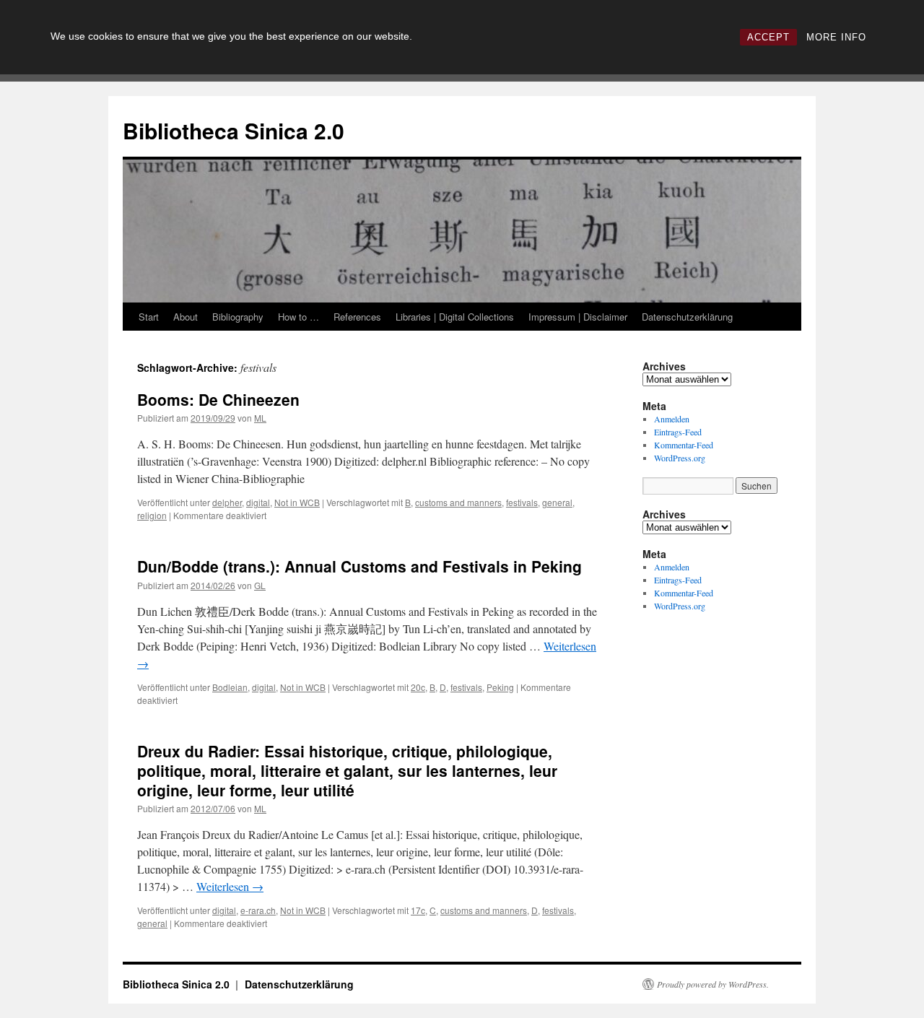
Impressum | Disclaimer (577, 316)
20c (418, 687)
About (185, 316)
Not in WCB (297, 502)
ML (260, 418)
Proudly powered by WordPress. (713, 984)
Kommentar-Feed (683, 445)
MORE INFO (836, 37)
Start (149, 316)
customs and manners (458, 502)
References (357, 316)
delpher (227, 502)
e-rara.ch (258, 910)
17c (418, 910)
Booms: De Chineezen (218, 399)
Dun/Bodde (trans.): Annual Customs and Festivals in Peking (359, 566)
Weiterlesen (229, 886)
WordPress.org (679, 458)
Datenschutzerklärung (687, 316)
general (557, 502)
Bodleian (230, 687)
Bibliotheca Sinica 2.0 (233, 130)
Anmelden (671, 419)
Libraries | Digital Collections (455, 316)
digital (258, 502)
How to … (298, 316)
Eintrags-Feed (678, 432)
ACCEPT (768, 37)
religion (152, 515)
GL (260, 585)
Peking (500, 687)
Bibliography (237, 316)
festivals (522, 502)
